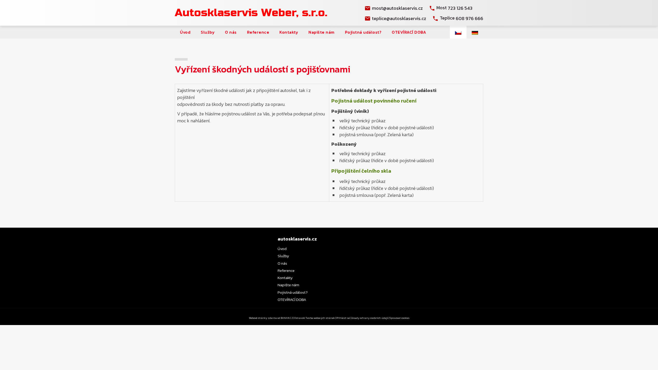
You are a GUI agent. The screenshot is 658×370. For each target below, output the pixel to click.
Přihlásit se (343, 318)
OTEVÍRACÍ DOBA (409, 32)
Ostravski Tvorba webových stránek (314, 318)
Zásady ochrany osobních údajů (369, 318)
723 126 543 (460, 8)
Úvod (185, 32)
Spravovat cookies (399, 318)
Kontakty (288, 32)
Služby (208, 32)
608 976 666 (469, 18)
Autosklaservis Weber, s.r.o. (251, 12)
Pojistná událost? (363, 32)
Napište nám (321, 32)
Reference (258, 32)
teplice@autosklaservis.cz (399, 18)
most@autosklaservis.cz (397, 8)
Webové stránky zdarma (263, 318)
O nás (231, 32)
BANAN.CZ (287, 318)
